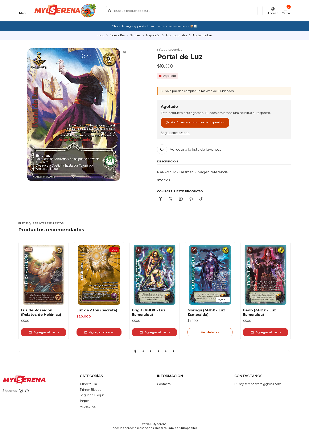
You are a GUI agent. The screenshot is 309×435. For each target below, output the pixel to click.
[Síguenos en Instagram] (21, 391)
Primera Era (88, 384)
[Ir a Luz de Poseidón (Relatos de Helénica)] (43, 275)
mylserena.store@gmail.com (260, 384)
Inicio (100, 35)
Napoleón (153, 35)
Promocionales (176, 35)
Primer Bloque (90, 390)
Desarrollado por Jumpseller (176, 428)
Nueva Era (117, 35)
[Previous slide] (21, 351)
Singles (135, 35)
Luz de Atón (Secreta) (97, 310)
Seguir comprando (175, 132)
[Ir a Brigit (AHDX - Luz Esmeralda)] (154, 275)
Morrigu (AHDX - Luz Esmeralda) (206, 312)
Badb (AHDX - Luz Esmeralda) (259, 312)
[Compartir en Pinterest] (191, 199)
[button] (135, 351)
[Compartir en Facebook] (160, 199)
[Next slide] (287, 351)
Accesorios (88, 406)
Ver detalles (210, 332)
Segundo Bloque (92, 395)
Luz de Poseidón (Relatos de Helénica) (41, 312)
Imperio (85, 401)
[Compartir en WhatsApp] (180, 199)
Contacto (164, 384)
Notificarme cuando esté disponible (197, 122)
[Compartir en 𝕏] (170, 199)
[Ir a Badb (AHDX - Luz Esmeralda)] (265, 275)
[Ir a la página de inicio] (64, 10)
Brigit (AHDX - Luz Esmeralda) (148, 312)
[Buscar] (109, 11)
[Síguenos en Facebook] (27, 391)
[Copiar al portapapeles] (201, 199)
